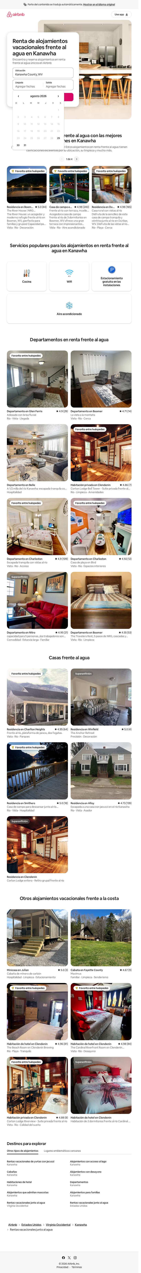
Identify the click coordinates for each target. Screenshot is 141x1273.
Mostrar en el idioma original (99, 4)
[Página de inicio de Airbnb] (15, 14)
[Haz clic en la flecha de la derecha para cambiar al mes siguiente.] (58, 96)
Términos (77, 1267)
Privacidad (62, 1267)
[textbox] (27, 86)
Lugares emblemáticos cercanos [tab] (62, 1150)
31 (25, 145)
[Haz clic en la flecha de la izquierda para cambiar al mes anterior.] (19, 96)
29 (58, 138)
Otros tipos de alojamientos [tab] (22, 1150)
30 (18, 145)
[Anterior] (62, 159)
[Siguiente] (76, 159)
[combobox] (43, 74)
